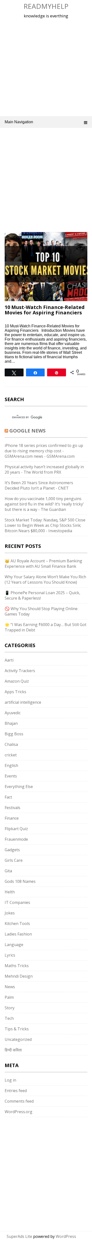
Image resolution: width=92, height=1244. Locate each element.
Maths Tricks (17, 965)
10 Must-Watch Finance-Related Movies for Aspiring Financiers (45, 310)
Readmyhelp (46, 6)
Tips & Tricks (17, 1029)
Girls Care (14, 860)
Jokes (10, 913)
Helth (10, 892)
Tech (9, 1018)
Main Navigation (19, 122)
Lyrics (10, 955)
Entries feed (16, 1090)
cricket (11, 755)
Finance (12, 818)
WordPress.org (18, 1111)
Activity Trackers (20, 670)
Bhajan (11, 723)
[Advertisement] (46, 66)
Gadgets (12, 849)
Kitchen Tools (17, 923)
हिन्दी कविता (13, 1050)
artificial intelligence (23, 702)
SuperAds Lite (19, 1236)
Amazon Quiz (17, 681)
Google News (27, 430)
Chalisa (11, 744)
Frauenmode (16, 839)
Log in (10, 1080)
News (10, 986)
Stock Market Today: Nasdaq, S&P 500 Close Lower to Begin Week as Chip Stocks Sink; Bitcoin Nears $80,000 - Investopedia (45, 525)
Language (14, 944)
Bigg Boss (14, 734)
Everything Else (19, 786)
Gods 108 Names (20, 881)
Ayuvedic (13, 712)
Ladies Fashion (18, 934)
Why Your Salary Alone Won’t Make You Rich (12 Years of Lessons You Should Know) (45, 579)
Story (9, 1007)
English (11, 765)
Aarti (9, 660)
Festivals (12, 807)
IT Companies (17, 902)
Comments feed (19, 1101)
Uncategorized (18, 1039)
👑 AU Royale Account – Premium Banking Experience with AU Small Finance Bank (43, 563)
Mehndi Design (19, 976)
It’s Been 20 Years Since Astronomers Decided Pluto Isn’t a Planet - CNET (39, 485)
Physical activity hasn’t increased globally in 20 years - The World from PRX (44, 469)
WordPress (66, 1236)
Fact (8, 797)
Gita (8, 871)
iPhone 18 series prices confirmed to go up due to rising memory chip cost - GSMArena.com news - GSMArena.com (44, 451)
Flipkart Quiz (16, 828)
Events (11, 776)
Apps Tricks (15, 691)
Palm (9, 997)
